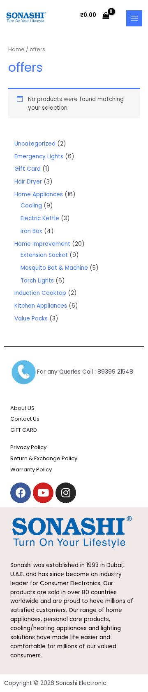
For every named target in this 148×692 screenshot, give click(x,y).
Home (16, 49)
